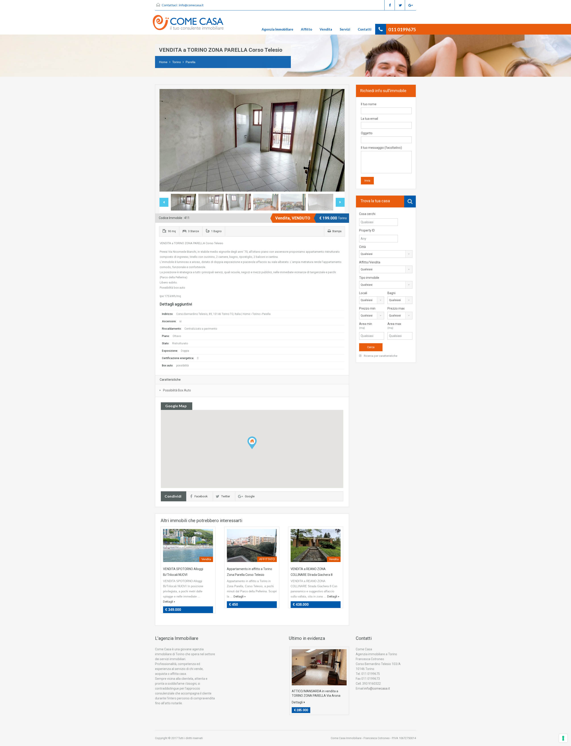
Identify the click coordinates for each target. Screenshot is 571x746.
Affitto (306, 29)
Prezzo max (396, 308)
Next (336, 140)
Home (163, 62)
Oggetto (366, 133)
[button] (252, 442)
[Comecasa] (190, 25)
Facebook (201, 496)
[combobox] (385, 254)
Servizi (345, 29)
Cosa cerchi (367, 214)
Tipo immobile (369, 277)
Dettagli (168, 601)
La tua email (369, 118)
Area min (365, 325)
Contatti (364, 29)
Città (362, 247)
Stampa (336, 231)
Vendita (326, 29)
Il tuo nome (369, 104)
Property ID (367, 230)
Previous (167, 140)
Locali (363, 293)
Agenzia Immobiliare (277, 29)
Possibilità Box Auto (177, 390)
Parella (190, 62)
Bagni (391, 293)
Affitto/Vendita (369, 262)
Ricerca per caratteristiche (380, 356)
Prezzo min (367, 308)
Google (249, 496)
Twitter (225, 496)
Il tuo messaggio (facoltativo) (381, 147)
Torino (176, 62)
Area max (394, 325)
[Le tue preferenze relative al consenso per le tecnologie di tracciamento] (563, 738)
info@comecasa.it (191, 5)
